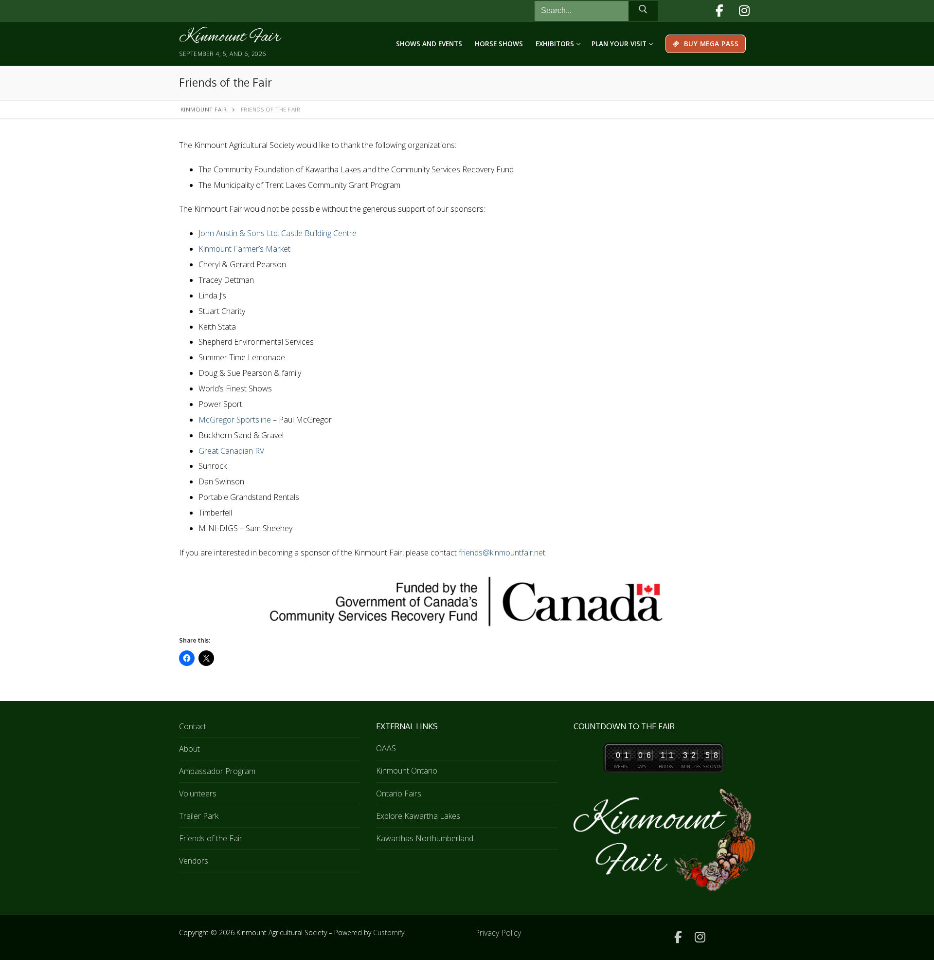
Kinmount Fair (229, 37)
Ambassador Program (217, 771)
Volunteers (197, 793)
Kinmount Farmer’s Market (244, 248)
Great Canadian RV (231, 450)
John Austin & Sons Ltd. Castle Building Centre (277, 233)
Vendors (193, 860)
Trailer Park (198, 816)
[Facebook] (719, 11)
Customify (388, 932)
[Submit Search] (643, 11)
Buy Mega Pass (710, 43)
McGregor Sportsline (234, 419)
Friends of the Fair (210, 838)
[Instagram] (744, 11)
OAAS (386, 748)
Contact (192, 726)
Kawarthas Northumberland (424, 838)
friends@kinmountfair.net (502, 552)
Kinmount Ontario (406, 770)
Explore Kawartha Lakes (418, 816)
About (189, 748)
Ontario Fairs (398, 793)
